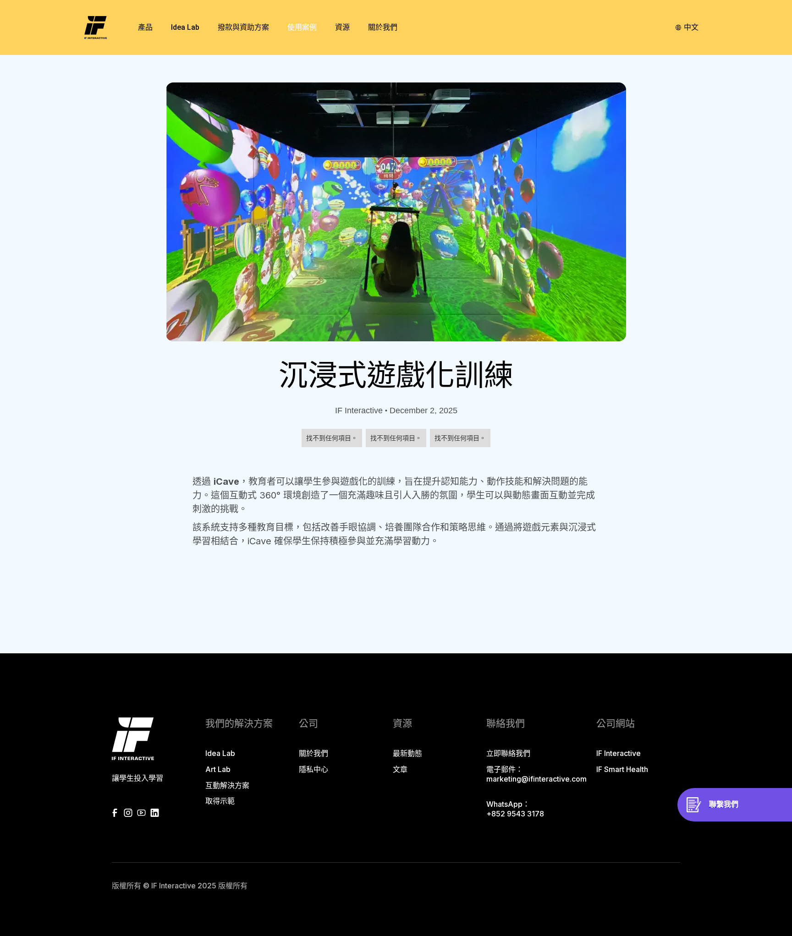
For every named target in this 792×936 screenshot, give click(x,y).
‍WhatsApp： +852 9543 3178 (515, 808)
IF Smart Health (622, 769)
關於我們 (313, 753)
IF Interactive (618, 753)
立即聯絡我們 (508, 753)
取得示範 (220, 800)
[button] (145, 27)
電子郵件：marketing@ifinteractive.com (536, 774)
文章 (400, 769)
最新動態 (407, 753)
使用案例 (302, 27)
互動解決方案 (227, 785)
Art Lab (218, 769)
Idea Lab (220, 753)
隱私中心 (313, 769)
